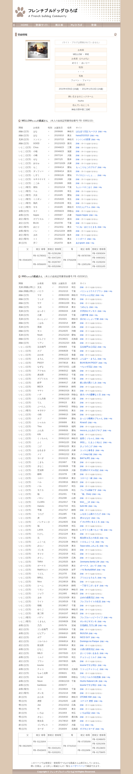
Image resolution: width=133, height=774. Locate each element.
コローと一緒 (86, 478)
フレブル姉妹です (88, 490)
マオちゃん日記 (87, 295)
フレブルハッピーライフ (91, 617)
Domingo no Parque (89, 641)
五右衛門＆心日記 (88, 347)
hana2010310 (82, 135)
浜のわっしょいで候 (89, 319)
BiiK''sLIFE (85, 458)
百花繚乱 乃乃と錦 (88, 625)
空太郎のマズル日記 (89, 470)
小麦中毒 (84, 315)
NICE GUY (85, 637)
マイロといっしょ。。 (86, 175)
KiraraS (83, 422)
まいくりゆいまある (89, 653)
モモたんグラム (83, 207)
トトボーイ (81, 239)
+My (105, 132)
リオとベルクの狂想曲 (90, 677)
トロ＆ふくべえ (87, 542)
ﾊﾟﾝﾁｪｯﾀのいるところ (90, 522)
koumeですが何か (88, 665)
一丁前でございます (89, 585)
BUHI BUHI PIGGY (88, 363)
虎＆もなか (85, 518)
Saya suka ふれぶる (89, 546)
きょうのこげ (86, 446)
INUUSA (84, 633)
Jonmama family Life (89, 562)
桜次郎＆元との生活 (89, 538)
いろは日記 (85, 713)
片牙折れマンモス (88, 311)
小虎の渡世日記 (87, 649)
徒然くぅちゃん (87, 438)
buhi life (83, 506)
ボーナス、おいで (88, 565)
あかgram (80, 243)
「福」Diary (85, 494)
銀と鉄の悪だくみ (88, 382)
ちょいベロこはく (84, 187)
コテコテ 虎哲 (86, 701)
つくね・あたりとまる (86, 227)
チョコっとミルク (88, 657)
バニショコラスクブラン (91, 291)
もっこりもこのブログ (86, 167)
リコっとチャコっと (89, 669)
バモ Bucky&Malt (88, 569)
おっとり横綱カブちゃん (91, 418)
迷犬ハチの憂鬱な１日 (90, 394)
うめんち (84, 307)
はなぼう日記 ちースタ (86, 131)
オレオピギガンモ (88, 621)
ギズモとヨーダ (87, 729)
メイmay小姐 (86, 454)
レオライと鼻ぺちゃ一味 (91, 530)
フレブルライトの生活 (90, 601)
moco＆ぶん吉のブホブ (91, 430)
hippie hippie (82, 215)
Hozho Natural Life (89, 681)
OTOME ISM (86, 697)
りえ (82, 725)
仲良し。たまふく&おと (91, 442)
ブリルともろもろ (88, 577)
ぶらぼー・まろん (88, 359)
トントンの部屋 (83, 139)
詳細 (100, 132)
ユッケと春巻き (87, 450)
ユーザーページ (77, 766)
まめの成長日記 (87, 597)
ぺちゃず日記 (86, 367)
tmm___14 (85, 502)
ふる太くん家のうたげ (90, 514)
